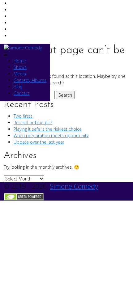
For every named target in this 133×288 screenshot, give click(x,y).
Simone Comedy (74, 186)
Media (20, 74)
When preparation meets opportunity (51, 135)
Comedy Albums (30, 80)
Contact (21, 93)
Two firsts (23, 116)
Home (20, 61)
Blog (18, 87)
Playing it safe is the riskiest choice (48, 129)
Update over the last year (39, 142)
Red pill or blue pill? (33, 122)
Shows (20, 67)
